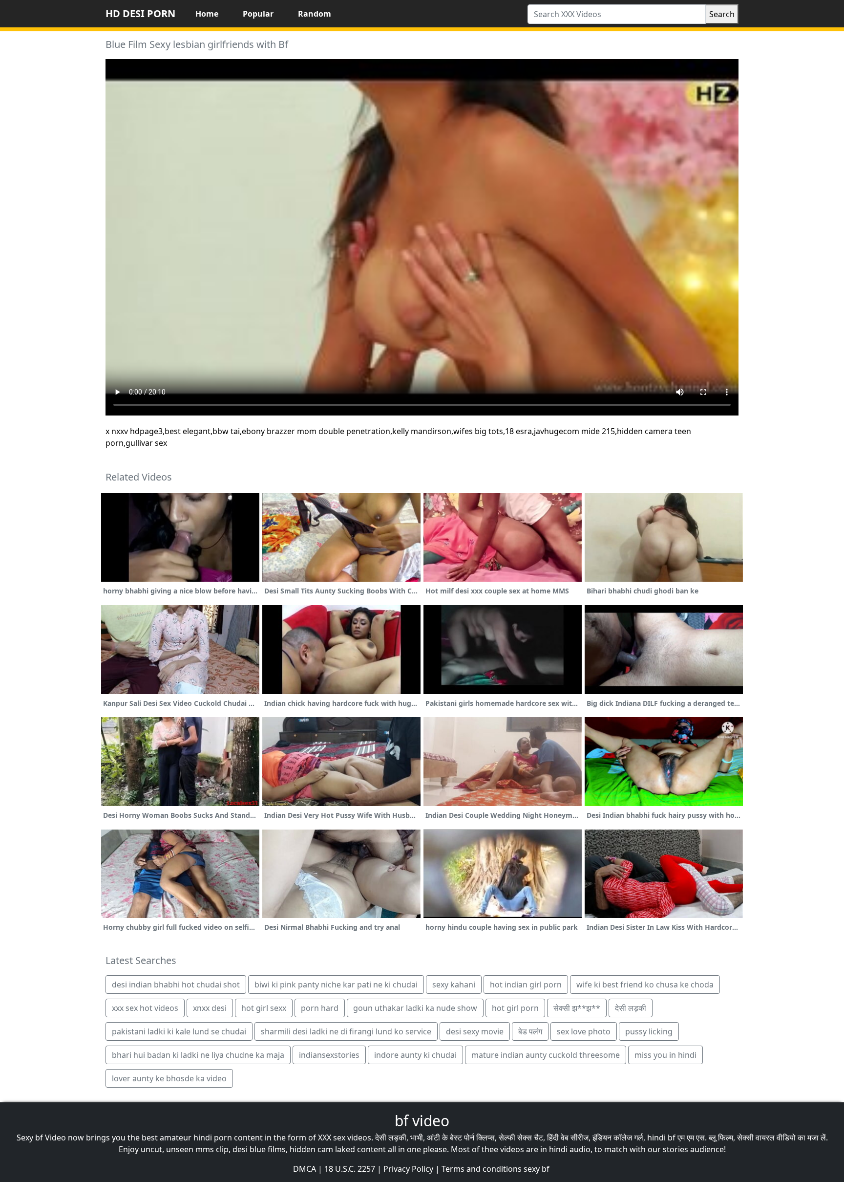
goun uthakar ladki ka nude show (415, 1008)
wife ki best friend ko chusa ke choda (645, 984)
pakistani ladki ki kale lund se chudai (179, 1031)
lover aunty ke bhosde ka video (169, 1078)
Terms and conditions (482, 1168)
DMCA (304, 1168)
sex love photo (584, 1031)
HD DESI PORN (140, 13)
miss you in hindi (665, 1055)
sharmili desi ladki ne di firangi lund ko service (346, 1031)
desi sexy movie (475, 1031)
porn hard (319, 1008)
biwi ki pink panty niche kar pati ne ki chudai (336, 984)
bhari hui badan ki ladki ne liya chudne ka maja (198, 1055)
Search (722, 14)
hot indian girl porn (526, 984)
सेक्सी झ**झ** (576, 1008)
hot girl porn (515, 1008)
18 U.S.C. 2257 (349, 1168)
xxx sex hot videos (145, 1008)
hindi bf (661, 1137)
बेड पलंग (530, 1031)
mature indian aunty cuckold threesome (545, 1055)
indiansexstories (329, 1055)
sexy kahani (453, 984)
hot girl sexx (263, 1008)
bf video (422, 1121)
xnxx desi (210, 1008)
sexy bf (536, 1168)
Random (314, 13)
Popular (258, 13)
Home (206, 13)
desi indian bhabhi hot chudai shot (176, 984)
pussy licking (649, 1031)
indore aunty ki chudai (415, 1055)
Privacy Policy (408, 1168)
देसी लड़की (630, 1008)
